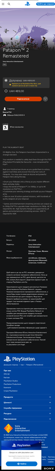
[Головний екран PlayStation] (27, 4)
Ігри (22, 365)
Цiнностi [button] (8, 402)
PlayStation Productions (12, 384)
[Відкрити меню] (3, 4)
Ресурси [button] (7, 413)
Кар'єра (7, 377)
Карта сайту (44, 458)
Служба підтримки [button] (13, 408)
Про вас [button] (7, 370)
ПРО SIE (6, 374)
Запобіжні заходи (13, 325)
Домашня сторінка (11, 365)
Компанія (7, 387)
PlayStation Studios (11, 381)
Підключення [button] (10, 419)
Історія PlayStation (10, 391)
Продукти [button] (8, 397)
